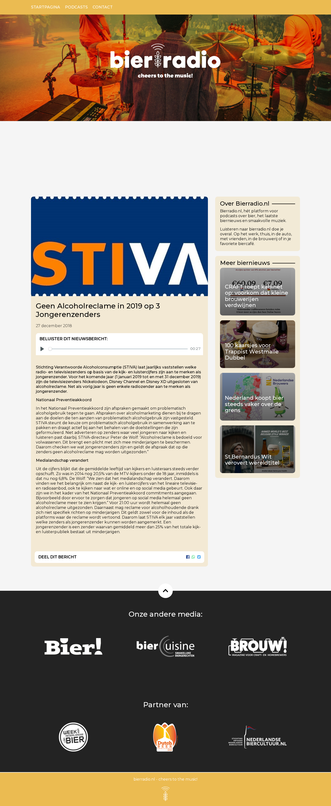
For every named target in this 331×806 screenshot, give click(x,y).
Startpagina (45, 7)
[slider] (118, 348)
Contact (103, 7)
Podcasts (76, 7)
